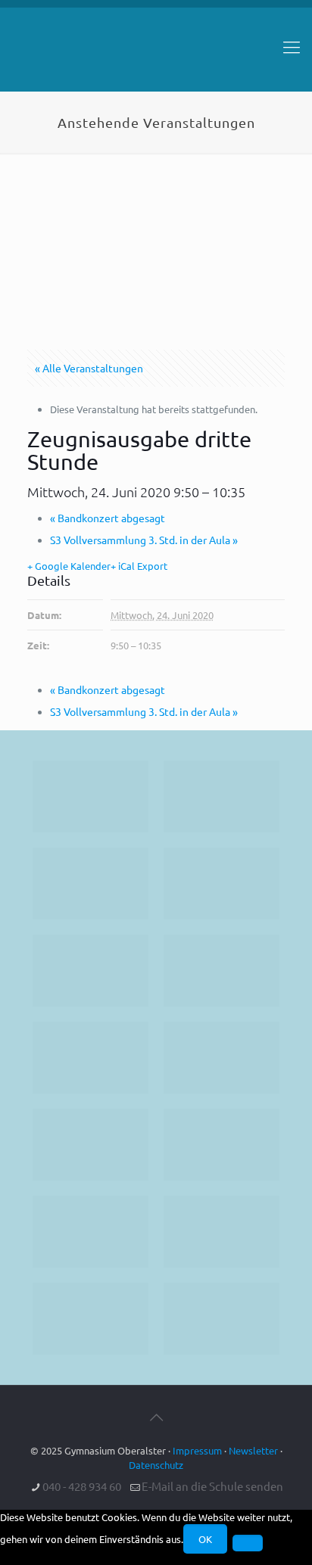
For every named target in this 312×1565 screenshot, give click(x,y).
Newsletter (253, 1450)
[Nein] (247, 1543)
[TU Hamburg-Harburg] (90, 1057)
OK (205, 1538)
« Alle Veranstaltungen (89, 368)
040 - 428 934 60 (81, 1486)
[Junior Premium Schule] (221, 970)
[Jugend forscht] (90, 1318)
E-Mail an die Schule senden (212, 1486)
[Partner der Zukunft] (221, 1318)
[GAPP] (90, 1144)
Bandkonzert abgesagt (107, 517)
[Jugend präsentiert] (90, 883)
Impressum (197, 1450)
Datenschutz (156, 1464)
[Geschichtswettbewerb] (221, 1231)
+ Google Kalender (69, 565)
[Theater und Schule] (221, 1057)
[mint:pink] (90, 970)
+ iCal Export (139, 565)
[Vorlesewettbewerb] (221, 1144)
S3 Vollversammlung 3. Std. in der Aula (144, 539)
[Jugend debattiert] (221, 796)
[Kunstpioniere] (90, 1231)
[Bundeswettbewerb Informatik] (90, 796)
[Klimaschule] (221, 883)
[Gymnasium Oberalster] (156, 53)
